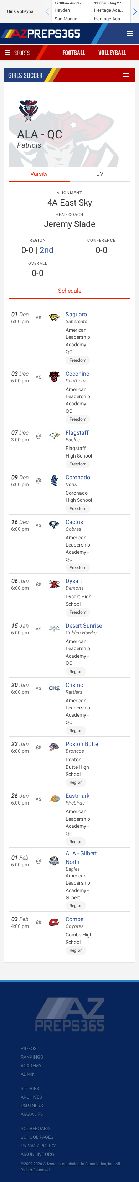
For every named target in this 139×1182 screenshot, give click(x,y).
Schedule (69, 290)
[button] (134, 11)
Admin (28, 1074)
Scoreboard (35, 1128)
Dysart (75, 584)
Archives (31, 1097)
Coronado (78, 481)
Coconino (77, 377)
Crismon (76, 688)
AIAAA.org (32, 1114)
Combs (75, 922)
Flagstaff (77, 436)
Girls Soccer (25, 75)
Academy (31, 1065)
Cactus (74, 525)
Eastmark (77, 799)
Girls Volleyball (21, 11)
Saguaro (76, 318)
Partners (32, 1105)
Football (73, 52)
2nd (47, 250)
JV (100, 173)
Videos (29, 1048)
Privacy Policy (38, 1145)
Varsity (39, 173)
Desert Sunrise (84, 629)
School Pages (37, 1137)
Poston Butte (82, 747)
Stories (30, 1088)
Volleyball (112, 52)
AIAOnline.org (37, 1154)
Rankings (32, 1057)
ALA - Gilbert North (81, 861)
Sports (22, 52)
